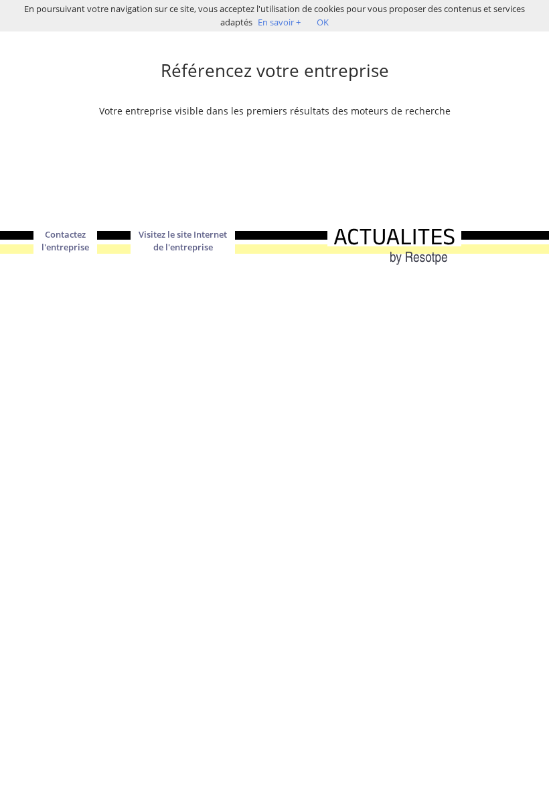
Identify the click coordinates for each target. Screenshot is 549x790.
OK (323, 22)
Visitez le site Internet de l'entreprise (183, 241)
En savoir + (279, 22)
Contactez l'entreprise (65, 241)
